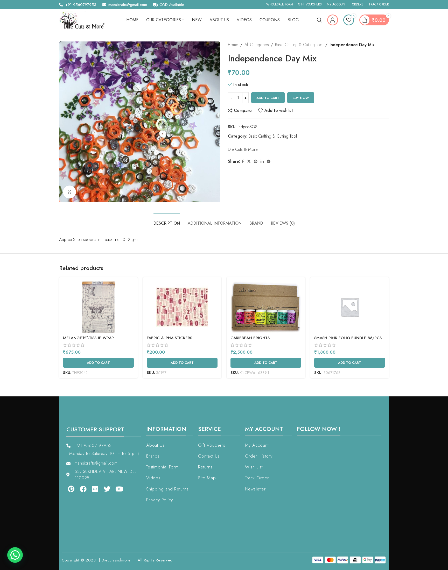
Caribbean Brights (250, 338)
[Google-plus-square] (91, 489)
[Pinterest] (67, 489)
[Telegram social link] (268, 161)
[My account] (333, 20)
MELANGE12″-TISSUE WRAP (88, 338)
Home (233, 45)
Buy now (300, 97)
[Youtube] (115, 489)
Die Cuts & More (243, 149)
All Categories (256, 45)
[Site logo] (83, 20)
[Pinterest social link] (255, 161)
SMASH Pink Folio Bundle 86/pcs (348, 338)
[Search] (319, 20)
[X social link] (249, 161)
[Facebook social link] (243, 161)
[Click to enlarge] (69, 192)
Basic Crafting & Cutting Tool (299, 45)
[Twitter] (103, 489)
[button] (15, 555)
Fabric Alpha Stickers (169, 338)
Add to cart (267, 97)
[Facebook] (79, 489)
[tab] (166, 221)
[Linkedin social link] (262, 161)
